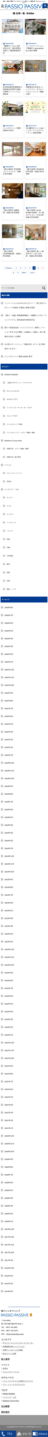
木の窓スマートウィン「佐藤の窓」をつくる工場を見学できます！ (25, 346)
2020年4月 (8, 1198)
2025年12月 (9, 670)
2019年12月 (9, 1229)
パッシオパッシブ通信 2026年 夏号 (18, 356)
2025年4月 (8, 732)
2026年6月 (8, 623)
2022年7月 (8, 988)
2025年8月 (8, 701)
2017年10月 (9, 1252)
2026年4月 (8, 638)
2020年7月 (8, 1175)
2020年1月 (8, 1221)
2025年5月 (8, 724)
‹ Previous (8, 268)
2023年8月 (8, 887)
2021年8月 (8, 1074)
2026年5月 (8, 631)
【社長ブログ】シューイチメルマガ (19, 383)
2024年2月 (8, 841)
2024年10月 (9, 778)
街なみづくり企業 (9, 1354)
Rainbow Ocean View (13, 441)
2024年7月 (8, 802)
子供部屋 (10, 556)
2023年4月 (8, 918)
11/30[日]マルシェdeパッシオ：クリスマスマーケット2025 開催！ (35, 130)
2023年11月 (9, 864)
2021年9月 (8, 1066)
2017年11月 (9, 1245)
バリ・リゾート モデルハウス (14, 1384)
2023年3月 (8, 926)
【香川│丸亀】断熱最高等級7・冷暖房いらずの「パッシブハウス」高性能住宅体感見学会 (25, 317)
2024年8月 (8, 794)
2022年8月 (8, 980)
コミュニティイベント (14, 473)
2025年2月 (8, 747)
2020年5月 (8, 1190)
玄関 (8, 581)
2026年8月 (8, 607)
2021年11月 (9, 1050)
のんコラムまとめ (13, 391)
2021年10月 (9, 1058)
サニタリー (11, 514)
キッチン (10, 497)
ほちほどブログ (12, 399)
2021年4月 (8, 1105)
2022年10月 (9, 965)
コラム (9, 506)
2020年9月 (8, 1159)
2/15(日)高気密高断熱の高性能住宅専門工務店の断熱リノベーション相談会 (12, 90)
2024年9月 (8, 786)
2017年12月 (9, 1237)
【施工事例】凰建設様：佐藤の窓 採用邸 (11, 211)
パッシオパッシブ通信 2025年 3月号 (12, 129)
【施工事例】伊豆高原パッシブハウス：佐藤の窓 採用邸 (12, 171)
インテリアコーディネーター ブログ (19, 408)
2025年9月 (8, 693)
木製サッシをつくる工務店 (13, 1350)
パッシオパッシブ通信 (14, 424)
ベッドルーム (11, 522)
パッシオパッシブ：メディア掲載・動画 (21, 433)
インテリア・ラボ (11, 489)
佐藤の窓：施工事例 (14, 457)
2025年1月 (8, 755)
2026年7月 (8, 615)
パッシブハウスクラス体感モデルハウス (18, 1381)
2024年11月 (9, 771)
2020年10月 (9, 1151)
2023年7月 (8, 895)
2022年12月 (9, 949)
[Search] (43, 288)
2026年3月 (8, 646)
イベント (8, 465)
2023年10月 (9, 872)
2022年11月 (9, 957)
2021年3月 (8, 1112)
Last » (32, 272)
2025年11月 (9, 677)
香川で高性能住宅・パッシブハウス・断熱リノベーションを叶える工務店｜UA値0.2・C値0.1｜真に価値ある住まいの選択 (25, 332)
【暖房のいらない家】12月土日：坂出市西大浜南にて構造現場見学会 (12, 49)
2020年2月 (8, 1214)
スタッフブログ (12, 416)
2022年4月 (8, 1011)
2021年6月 (8, 1089)
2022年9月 (8, 973)
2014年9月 (8, 1291)
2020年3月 (8, 1206)
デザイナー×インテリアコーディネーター (18, 1343)
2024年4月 (8, 825)
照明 (8, 572)
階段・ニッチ (11, 589)
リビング (10, 531)
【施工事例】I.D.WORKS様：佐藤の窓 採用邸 (12, 253)
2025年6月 (8, 716)
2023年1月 (8, 942)
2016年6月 (8, 1276)
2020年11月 (9, 1144)
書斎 (8, 564)
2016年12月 (9, 1268)
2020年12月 (9, 1136)
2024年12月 (9, 763)
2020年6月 (8, 1182)
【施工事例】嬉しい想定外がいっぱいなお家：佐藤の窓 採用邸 (35, 253)
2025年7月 (8, 708)
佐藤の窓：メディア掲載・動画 (17, 449)
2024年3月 (8, 833)
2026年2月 (8, 654)
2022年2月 (8, 1027)
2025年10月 (9, 685)
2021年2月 (8, 1120)
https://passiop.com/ (15, 1334)
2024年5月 (8, 817)
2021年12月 (9, 1043)
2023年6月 (8, 903)
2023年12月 (9, 856)
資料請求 (5, 1412)
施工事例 (5, 1359)
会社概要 (5, 1406)
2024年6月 (8, 809)
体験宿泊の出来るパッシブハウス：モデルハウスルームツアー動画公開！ (35, 90)
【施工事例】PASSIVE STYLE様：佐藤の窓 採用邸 (35, 171)
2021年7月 (8, 1081)
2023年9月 (8, 879)
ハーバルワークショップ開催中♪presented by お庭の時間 (35, 48)
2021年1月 (8, 1128)
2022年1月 (8, 1035)
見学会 (9, 481)
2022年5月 (8, 1004)
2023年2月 (8, 934)
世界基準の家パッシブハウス (14, 1347)
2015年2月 (8, 1283)
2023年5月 (8, 910)
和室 (8, 539)
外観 (8, 547)
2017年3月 (8, 1260)
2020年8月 (8, 1167)
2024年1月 (8, 848)
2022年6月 (8, 996)
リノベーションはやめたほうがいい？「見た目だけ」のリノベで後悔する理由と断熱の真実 (25, 305)
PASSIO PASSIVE (11, 374)
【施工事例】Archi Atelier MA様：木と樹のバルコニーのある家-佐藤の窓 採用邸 (35, 213)
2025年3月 (8, 739)
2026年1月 (8, 662)
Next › (24, 272)
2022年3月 (8, 1019)
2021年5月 (8, 1097)
